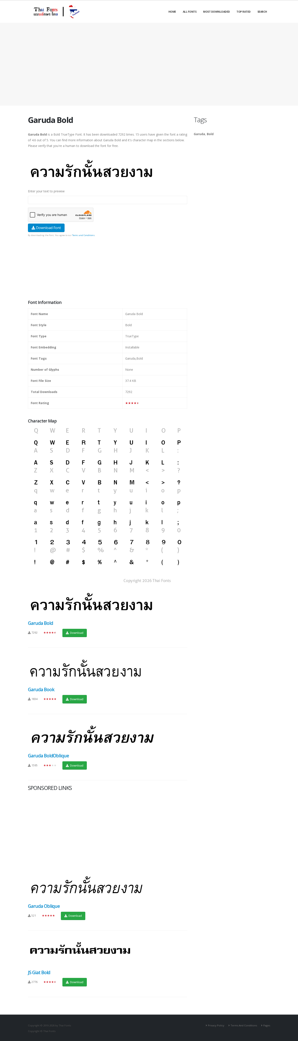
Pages (266, 1025)
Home (172, 12)
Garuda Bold (40, 623)
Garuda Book (41, 689)
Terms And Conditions (244, 1025)
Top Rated (243, 12)
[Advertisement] (149, 64)
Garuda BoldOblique (48, 756)
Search (262, 12)
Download (76, 633)
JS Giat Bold (39, 972)
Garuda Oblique (44, 906)
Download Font (48, 227)
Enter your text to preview (46, 191)
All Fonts (190, 12)
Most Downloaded (216, 12)
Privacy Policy (216, 1025)
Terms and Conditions (83, 235)
